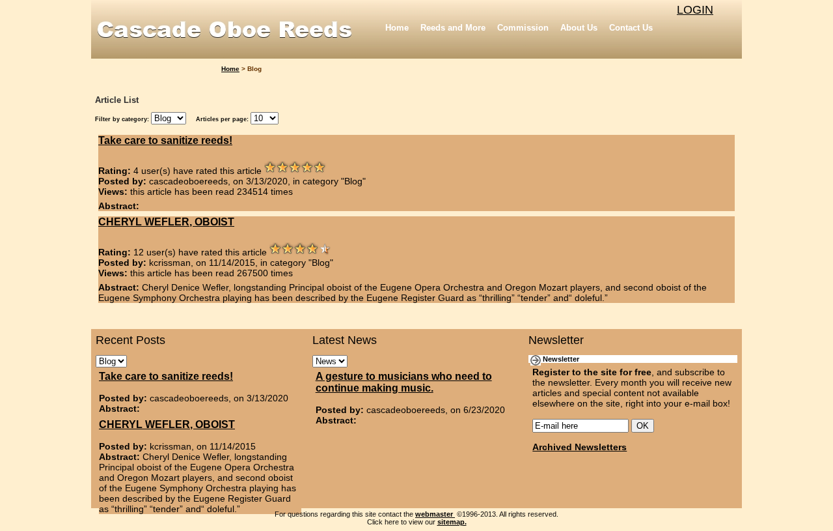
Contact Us (631, 28)
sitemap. (452, 522)
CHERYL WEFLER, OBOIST (166, 221)
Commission (523, 28)
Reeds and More (452, 28)
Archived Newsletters (579, 447)
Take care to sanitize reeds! (165, 140)
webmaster (435, 514)
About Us (578, 28)
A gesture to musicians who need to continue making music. (404, 382)
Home (397, 28)
